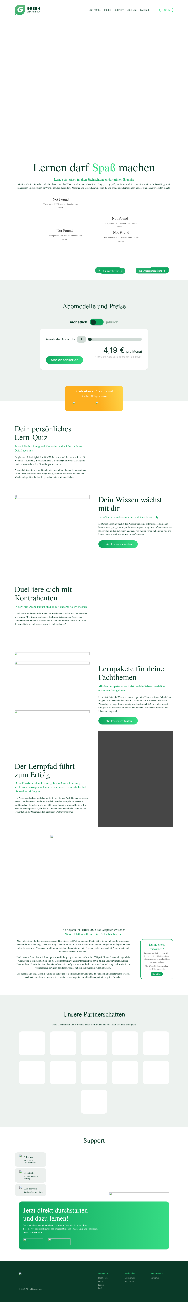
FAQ (100, 1288)
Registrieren (33, 89)
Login (166, 9)
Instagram (155, 1277)
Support (119, 10)
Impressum (129, 1281)
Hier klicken (156, 974)
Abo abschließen (64, 360)
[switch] (97, 322)
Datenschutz (130, 1277)
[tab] (30, 1159)
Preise (107, 10)
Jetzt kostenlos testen (118, 544)
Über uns (132, 10)
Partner (145, 10)
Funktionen (94, 10)
